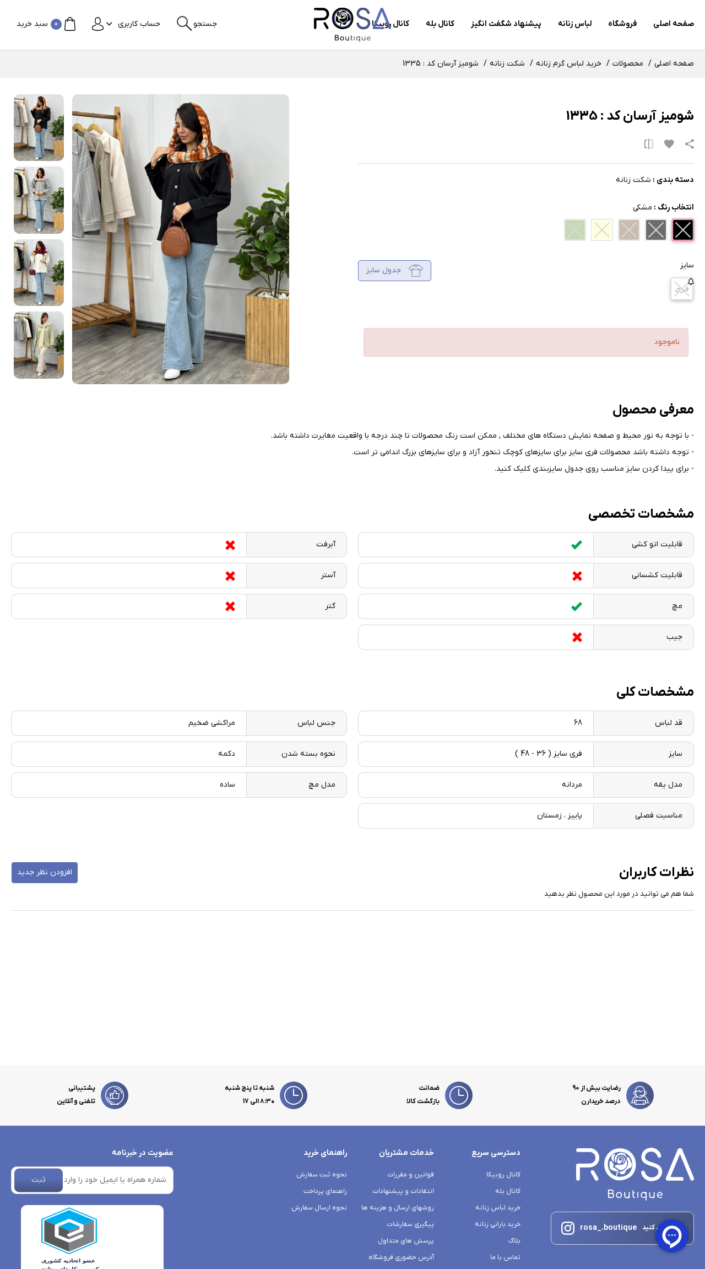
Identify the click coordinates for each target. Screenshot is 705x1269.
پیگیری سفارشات (410, 1224)
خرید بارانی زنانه (497, 1224)
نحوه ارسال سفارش (319, 1207)
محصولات (627, 63)
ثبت (38, 1180)
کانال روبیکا (503, 1174)
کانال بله (440, 24)
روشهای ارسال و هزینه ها (397, 1207)
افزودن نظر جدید (44, 872)
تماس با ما (505, 1257)
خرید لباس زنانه (497, 1207)
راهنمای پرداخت (325, 1191)
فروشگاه (622, 24)
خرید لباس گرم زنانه (568, 63)
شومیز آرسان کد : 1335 (441, 63)
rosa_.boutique (608, 1228)
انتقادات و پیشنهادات (403, 1191)
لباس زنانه (575, 24)
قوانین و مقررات (410, 1174)
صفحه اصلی (673, 24)
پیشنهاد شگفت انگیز (506, 24)
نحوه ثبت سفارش (321, 1174)
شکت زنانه (507, 63)
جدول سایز (384, 270)
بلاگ (514, 1240)
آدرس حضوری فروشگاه (401, 1257)
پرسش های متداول (406, 1240)
